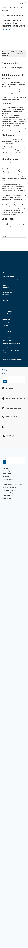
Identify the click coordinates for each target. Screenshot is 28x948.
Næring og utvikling (8, 493)
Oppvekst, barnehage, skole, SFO (11, 487)
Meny (21, 3)
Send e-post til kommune (9, 276)
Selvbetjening (5, 10)
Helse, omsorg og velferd (9, 490)
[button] (13, 391)
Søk (4, 381)
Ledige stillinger (12, 7)
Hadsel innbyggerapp (7, 337)
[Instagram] (10, 444)
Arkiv (3, 234)
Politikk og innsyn (7, 498)
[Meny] (25, 3)
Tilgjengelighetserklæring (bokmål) (10, 347)
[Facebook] (5, 444)
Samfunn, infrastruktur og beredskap (12, 484)
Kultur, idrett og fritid (8, 495)
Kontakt (4, 373)
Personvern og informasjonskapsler (11, 343)
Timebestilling (6, 471)
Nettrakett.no (16, 361)
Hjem (3, 15)
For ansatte (19, 7)
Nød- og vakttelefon (7, 370)
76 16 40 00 (5, 325)
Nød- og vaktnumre (8, 479)
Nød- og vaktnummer (7, 340)
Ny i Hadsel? (5, 7)
